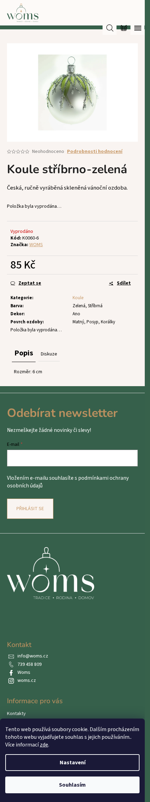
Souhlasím (72, 785)
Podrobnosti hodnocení (94, 151)
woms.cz (26, 680)
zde (44, 745)
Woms (23, 672)
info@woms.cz (32, 656)
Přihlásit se (30, 508)
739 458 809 (29, 664)
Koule (78, 298)
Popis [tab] (23, 353)
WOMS (36, 244)
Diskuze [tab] (49, 354)
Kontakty (16, 713)
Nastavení (72, 762)
